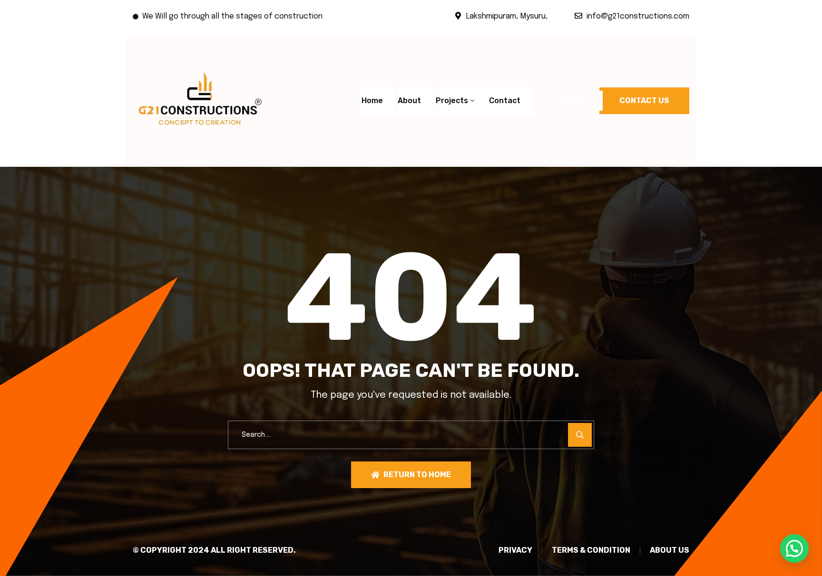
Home (372, 100)
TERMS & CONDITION (591, 550)
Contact (504, 100)
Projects (452, 100)
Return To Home (417, 474)
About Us (669, 550)
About (409, 100)
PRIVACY (515, 550)
